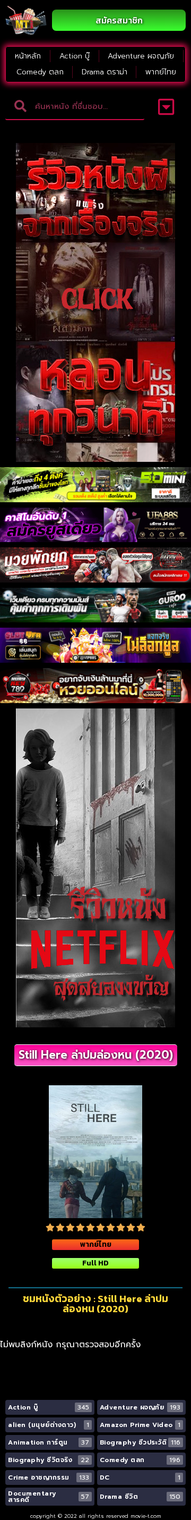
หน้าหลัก (28, 56)
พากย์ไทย (160, 72)
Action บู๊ (74, 56)
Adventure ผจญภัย (141, 56)
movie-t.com (146, 1516)
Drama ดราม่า (104, 72)
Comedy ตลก (40, 72)
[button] (166, 107)
